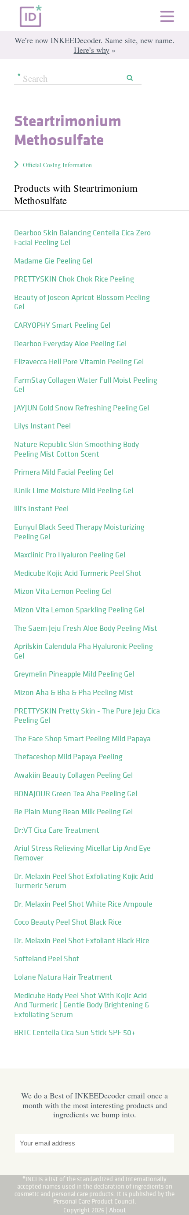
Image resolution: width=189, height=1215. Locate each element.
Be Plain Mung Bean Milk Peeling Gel (73, 811)
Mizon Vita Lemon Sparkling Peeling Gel (79, 610)
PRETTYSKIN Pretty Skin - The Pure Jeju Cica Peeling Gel (87, 715)
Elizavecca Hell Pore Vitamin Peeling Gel (79, 361)
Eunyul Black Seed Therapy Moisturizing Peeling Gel (79, 532)
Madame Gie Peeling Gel (53, 261)
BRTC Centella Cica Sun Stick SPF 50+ (74, 1032)
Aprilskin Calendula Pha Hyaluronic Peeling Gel (83, 651)
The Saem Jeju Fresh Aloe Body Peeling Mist (85, 628)
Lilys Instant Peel (42, 426)
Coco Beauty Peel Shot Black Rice (68, 922)
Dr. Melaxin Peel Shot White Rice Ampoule (83, 904)
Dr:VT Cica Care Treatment (56, 830)
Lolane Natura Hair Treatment (63, 977)
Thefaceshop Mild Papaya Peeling (68, 756)
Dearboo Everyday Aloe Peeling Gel (70, 343)
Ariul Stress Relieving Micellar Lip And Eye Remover (82, 853)
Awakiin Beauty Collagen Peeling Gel (73, 775)
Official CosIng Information (57, 165)
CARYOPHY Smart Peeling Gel (62, 325)
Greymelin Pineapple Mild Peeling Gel (74, 674)
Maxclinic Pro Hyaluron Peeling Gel (69, 555)
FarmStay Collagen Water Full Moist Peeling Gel (85, 385)
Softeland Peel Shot (47, 958)
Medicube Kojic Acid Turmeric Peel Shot (78, 573)
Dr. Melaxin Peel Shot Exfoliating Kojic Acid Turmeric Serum (83, 881)
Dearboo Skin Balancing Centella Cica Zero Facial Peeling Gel (82, 237)
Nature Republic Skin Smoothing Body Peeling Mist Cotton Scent (76, 449)
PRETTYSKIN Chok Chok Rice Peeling (74, 279)
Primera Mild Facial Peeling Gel (63, 472)
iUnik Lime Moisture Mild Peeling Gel (73, 490)
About (117, 1210)
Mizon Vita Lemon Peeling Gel (63, 591)
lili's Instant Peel (41, 508)
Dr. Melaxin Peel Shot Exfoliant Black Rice (81, 940)
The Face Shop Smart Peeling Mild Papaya (82, 738)
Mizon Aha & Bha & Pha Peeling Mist (73, 692)
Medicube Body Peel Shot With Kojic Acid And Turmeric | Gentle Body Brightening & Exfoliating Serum (81, 1005)
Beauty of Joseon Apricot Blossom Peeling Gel (82, 302)
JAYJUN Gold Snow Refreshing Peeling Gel (81, 408)
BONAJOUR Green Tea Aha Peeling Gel (75, 793)
